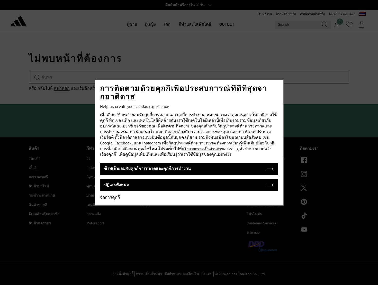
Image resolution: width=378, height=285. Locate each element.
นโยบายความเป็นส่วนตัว (201, 149)
